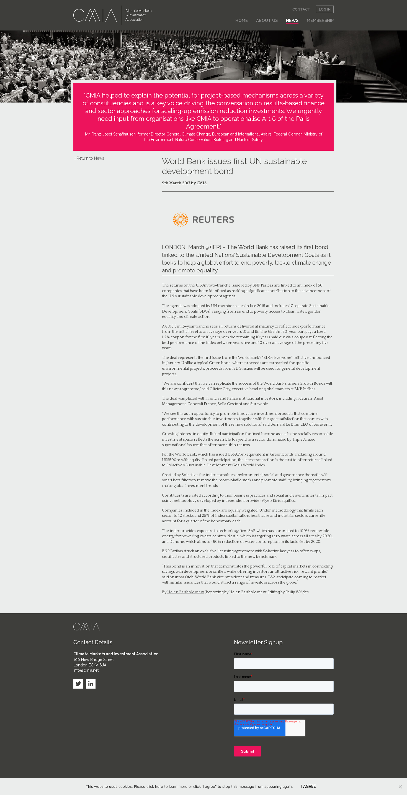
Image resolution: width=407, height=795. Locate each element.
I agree (308, 786)
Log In (325, 9)
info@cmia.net (86, 670)
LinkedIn (91, 684)
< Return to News (88, 158)
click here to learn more (166, 786)
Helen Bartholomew (185, 592)
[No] (400, 786)
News (292, 20)
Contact (301, 9)
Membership (320, 20)
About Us (267, 20)
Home (241, 20)
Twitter (78, 684)
